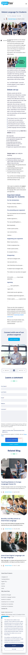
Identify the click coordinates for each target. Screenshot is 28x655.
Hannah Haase (12, 19)
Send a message (14, 339)
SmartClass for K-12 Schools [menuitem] (7, 601)
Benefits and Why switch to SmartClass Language (10, 520)
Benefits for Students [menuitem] (6, 599)
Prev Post (7, 370)
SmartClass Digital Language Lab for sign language (13, 556)
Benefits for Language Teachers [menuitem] (8, 597)
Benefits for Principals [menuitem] (6, 594)
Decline (14, 649)
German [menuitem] (3, 586)
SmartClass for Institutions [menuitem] (7, 606)
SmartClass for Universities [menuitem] (7, 604)
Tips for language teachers (14, 16)
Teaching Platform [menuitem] (5, 579)
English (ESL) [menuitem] (4, 581)
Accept (14, 645)
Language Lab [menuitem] (4, 577)
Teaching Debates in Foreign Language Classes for (11, 483)
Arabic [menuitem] (2, 588)
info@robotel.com (9, 612)
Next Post (21, 370)
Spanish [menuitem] (3, 583)
